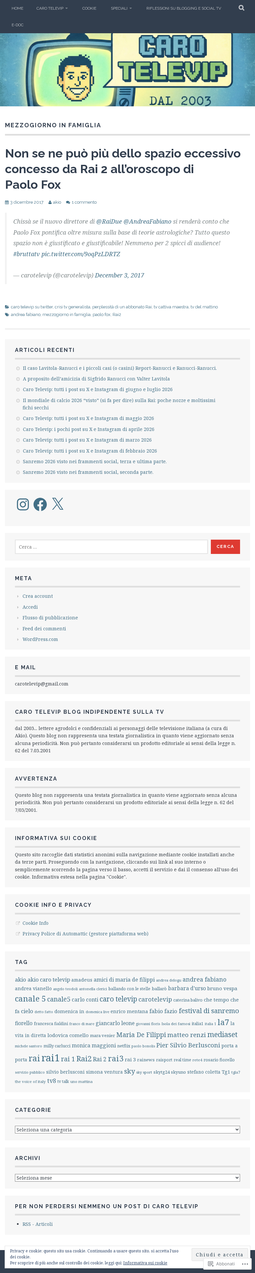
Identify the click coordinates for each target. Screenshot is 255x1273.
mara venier (102, 1035)
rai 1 (68, 1059)
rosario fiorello (219, 1060)
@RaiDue (109, 221)
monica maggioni (94, 1045)
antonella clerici (93, 988)
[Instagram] (23, 504)
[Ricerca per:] (111, 547)
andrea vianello (33, 988)
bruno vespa (222, 988)
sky (129, 1071)
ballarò (159, 989)
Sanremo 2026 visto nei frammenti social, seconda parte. (88, 472)
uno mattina (81, 1081)
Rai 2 (100, 1059)
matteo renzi (186, 1034)
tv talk (63, 1081)
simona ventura (104, 1072)
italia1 (198, 1023)
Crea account (38, 596)
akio (57, 202)
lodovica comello (68, 1035)
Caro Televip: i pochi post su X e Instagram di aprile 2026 (88, 429)
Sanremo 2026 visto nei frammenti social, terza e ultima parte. (95, 461)
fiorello (24, 1023)
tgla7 (235, 1072)
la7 (223, 1022)
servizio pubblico (30, 1072)
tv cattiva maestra (171, 306)
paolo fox (102, 314)
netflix (123, 1046)
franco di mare (81, 1023)
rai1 (51, 1057)
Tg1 (226, 1071)
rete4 (197, 1059)
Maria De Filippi (141, 1034)
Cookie (89, 8)
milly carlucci (56, 1046)
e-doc (18, 25)
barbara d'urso (187, 988)
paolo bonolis (143, 1045)
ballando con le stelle (129, 989)
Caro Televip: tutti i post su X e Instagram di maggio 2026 (88, 418)
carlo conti (85, 999)
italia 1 (210, 1023)
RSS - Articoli (38, 1224)
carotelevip (155, 999)
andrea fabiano (26, 314)
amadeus (81, 980)
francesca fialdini (51, 1023)
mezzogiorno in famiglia (66, 314)
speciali (119, 8)
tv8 (51, 1081)
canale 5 (30, 998)
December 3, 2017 (119, 275)
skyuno (178, 1072)
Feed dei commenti (44, 628)
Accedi (30, 607)
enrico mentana (129, 1011)
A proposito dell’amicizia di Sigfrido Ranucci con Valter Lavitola (96, 378)
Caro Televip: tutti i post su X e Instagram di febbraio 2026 (90, 451)
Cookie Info (35, 923)
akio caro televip (49, 979)
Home (17, 8)
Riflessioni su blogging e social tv (183, 8)
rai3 (116, 1058)
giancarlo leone (115, 1023)
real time (182, 1060)
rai (34, 1058)
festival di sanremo (209, 1010)
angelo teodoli (65, 988)
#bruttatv (26, 254)
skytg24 (161, 1072)
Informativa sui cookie (145, 1263)
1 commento (84, 202)
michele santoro (28, 1045)
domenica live (97, 1011)
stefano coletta (203, 1072)
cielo (27, 1011)
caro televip (50, 8)
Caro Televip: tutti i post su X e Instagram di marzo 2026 (87, 440)
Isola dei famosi (175, 1023)
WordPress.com (40, 639)
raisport (164, 1060)
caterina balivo (188, 1000)
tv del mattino (204, 306)
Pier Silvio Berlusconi (188, 1045)
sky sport (144, 1072)
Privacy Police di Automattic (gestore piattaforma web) (85, 933)
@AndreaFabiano (147, 221)
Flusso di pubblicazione (50, 617)
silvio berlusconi (65, 1072)
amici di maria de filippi (124, 979)
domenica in (69, 1011)
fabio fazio (163, 1011)
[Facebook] (40, 504)
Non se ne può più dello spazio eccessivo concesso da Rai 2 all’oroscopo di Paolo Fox (123, 168)
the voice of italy (30, 1081)
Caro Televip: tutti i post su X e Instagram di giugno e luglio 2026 (98, 389)
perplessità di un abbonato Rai (122, 306)
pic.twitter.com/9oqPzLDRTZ (81, 254)
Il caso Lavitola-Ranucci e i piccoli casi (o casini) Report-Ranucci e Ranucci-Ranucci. (120, 368)
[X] (57, 504)
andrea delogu (168, 980)
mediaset (222, 1034)
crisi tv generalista (72, 306)
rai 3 (130, 1059)
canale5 (58, 999)
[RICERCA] (242, 8)
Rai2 (117, 314)
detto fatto (44, 1011)
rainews (146, 1060)
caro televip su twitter (32, 306)
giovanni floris (148, 1023)
